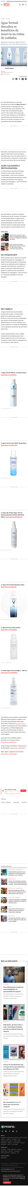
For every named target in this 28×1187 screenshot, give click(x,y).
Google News (12, 793)
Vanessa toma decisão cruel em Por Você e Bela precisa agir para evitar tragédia (17, 919)
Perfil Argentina (5, 1152)
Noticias (10, 1151)
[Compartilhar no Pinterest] (25, 79)
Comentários (5, 74)
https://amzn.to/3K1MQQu (9, 672)
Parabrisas (17, 1151)
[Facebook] (6, 1131)
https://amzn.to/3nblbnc (9, 375)
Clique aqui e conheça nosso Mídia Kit (10, 1171)
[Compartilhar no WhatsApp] (13, 79)
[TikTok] (16, 1131)
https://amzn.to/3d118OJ (17, 748)
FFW (19, 1139)
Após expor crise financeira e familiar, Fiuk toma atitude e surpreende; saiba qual (16, 910)
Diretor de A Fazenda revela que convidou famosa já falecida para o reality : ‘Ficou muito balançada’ (17, 882)
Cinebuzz (8, 1139)
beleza (24, 802)
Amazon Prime (20, 723)
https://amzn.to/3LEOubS (9, 445)
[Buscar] (20, 4)
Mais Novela (17, 1141)
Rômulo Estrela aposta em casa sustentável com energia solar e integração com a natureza (17, 873)
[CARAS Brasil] (6, 4)
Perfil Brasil (16, 1142)
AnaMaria (3, 1137)
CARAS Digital (9, 68)
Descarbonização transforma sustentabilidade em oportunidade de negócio (13, 989)
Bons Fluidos (23, 1137)
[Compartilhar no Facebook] (16, 79)
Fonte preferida (18, 793)
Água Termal (6, 802)
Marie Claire (4, 1151)
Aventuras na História (13, 1137)
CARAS (3, 1139)
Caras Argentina (11, 1149)
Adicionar (23, 790)
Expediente (4, 1157)
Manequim (4, 1142)
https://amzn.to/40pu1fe (8, 587)
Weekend (13, 1152)
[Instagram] (2, 1131)
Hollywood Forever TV (7, 1141)
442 (18, 1152)
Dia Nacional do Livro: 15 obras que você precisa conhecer (12, 1104)
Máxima (10, 1142)
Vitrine (8, 18)
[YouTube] (13, 1131)
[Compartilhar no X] (19, 79)
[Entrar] (25, 4)
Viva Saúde (15, 1144)
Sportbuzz (3, 1144)
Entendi (7, 1182)
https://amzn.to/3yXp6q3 (9, 629)
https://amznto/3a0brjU (8, 742)
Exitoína (19, 1149)
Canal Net (3, 1149)
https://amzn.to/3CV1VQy (9, 754)
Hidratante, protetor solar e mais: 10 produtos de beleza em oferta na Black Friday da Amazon (13, 1028)
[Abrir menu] (2, 5)
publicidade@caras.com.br (8, 1169)
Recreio (23, 1142)
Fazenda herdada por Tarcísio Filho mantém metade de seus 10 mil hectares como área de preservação (17, 892)
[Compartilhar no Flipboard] (22, 79)
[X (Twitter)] (9, 1131)
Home (2, 18)
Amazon (16, 802)
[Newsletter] (22, 4)
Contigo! (14, 1139)
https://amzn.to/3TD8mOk (13, 517)
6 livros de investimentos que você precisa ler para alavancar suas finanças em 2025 (14, 1066)
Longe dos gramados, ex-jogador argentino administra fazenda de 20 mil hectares (17, 901)
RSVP (9, 1144)
